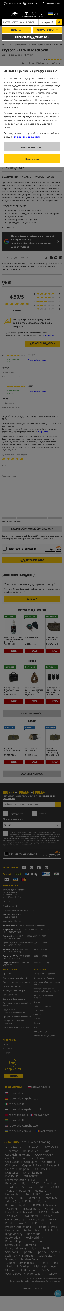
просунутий (47, 22)
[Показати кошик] (41, 13)
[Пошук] (59, 22)
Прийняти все (32, 159)
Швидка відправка (14, 3)
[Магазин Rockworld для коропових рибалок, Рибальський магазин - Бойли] (15, 14)
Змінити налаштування (32, 147)
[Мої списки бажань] (34, 13)
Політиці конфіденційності (26, 136)
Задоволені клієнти (53, 3)
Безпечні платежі (33, 3)
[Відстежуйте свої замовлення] (27, 13)
